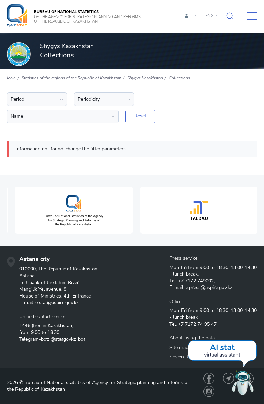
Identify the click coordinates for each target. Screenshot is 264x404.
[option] (69, 210)
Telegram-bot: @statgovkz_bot (52, 339)
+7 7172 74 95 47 (197, 324)
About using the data (192, 338)
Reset (140, 116)
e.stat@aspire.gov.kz (56, 302)
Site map (178, 347)
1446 (24, 325)
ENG (209, 16)
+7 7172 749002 (196, 281)
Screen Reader (184, 357)
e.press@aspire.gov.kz (209, 287)
